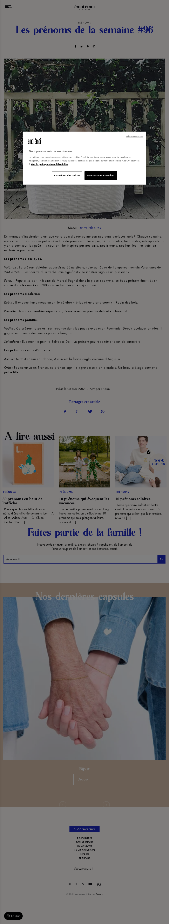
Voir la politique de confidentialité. (49, 164)
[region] (84, 158)
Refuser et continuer (134, 136)
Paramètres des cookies (67, 175)
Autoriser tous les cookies (101, 175)
